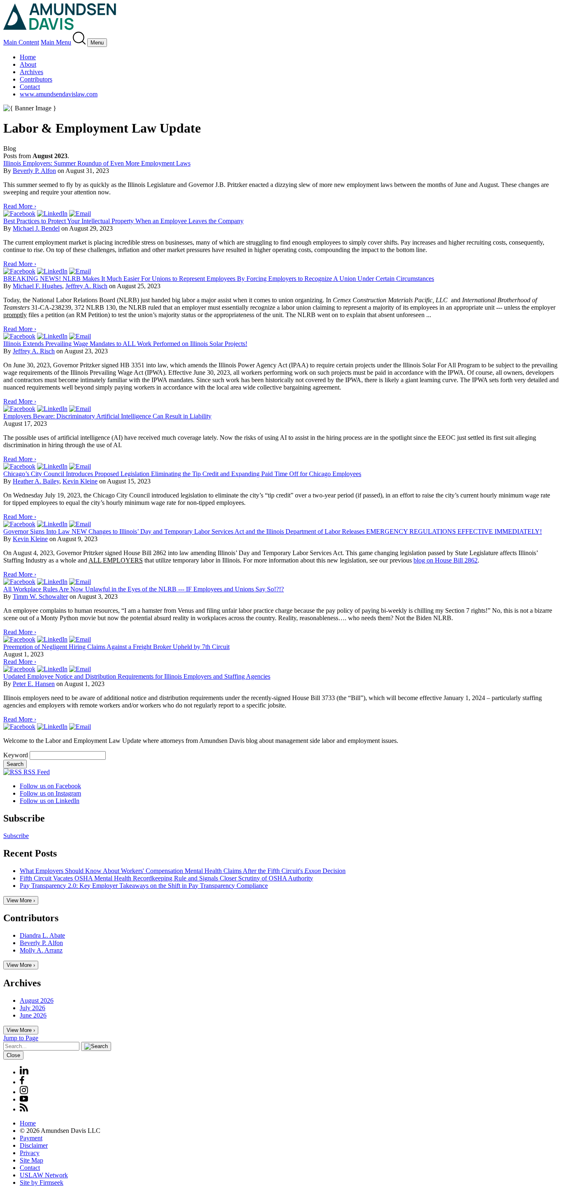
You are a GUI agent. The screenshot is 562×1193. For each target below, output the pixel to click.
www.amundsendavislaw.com (59, 94)
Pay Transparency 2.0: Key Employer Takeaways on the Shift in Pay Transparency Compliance (144, 885)
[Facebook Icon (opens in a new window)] (22, 1082)
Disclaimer (34, 1145)
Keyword (15, 755)
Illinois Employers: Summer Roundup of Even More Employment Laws (96, 163)
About (28, 64)
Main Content (21, 42)
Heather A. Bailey (36, 481)
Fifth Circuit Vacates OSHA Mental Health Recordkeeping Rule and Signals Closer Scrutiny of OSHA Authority (166, 878)
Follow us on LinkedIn (49, 800)
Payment (31, 1138)
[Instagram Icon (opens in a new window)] (24, 1091)
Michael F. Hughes (37, 285)
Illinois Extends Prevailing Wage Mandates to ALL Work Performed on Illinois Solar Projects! (125, 343)
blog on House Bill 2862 (445, 560)
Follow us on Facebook (50, 785)
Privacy (29, 1152)
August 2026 (36, 1000)
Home (28, 57)
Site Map (31, 1160)
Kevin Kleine (80, 481)
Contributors (36, 79)
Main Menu (56, 42)
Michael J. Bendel (36, 228)
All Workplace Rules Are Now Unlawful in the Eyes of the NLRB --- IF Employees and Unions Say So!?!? (143, 589)
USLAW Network (44, 1175)
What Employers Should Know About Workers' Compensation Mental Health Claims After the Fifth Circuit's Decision (183, 870)
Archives (31, 71)
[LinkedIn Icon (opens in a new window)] (24, 1072)
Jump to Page (20, 1037)
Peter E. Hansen (34, 683)
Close (13, 1055)
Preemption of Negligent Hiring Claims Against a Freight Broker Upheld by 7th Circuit (116, 646)
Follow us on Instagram (50, 793)
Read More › (19, 206)
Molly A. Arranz (41, 950)
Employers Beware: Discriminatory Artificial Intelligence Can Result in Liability (107, 416)
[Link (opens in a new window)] (19, 213)
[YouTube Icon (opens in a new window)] (24, 1099)
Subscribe (16, 835)
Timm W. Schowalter (40, 596)
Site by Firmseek (41, 1182)
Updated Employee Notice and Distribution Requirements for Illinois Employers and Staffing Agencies (136, 676)
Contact (30, 86)
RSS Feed (36, 771)
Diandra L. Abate (42, 935)
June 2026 (33, 1015)
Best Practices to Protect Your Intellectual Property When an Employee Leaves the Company (123, 220)
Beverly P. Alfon (34, 170)
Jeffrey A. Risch (86, 285)
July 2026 (32, 1007)
